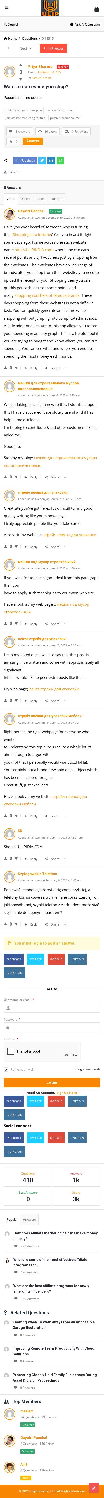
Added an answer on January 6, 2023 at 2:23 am (49, 395)
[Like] (20, 64)
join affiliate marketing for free (25, 118)
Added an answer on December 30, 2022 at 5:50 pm (51, 217)
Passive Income (41, 78)
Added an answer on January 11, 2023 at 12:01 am (50, 837)
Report (14, 172)
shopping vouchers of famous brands (47, 295)
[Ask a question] (94, 1488)
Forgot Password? (87, 1069)
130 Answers (30, 1299)
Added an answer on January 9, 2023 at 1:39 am (49, 568)
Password (12, 1019)
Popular (12, 1220)
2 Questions (28, 1443)
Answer (33, 141)
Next (23, 48)
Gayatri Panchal (33, 1438)
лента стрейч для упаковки (54, 688)
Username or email (19, 999)
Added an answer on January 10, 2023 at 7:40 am (49, 722)
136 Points (47, 1470)
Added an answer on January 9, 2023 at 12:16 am (49, 499)
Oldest (25, 199)
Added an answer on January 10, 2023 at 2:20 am (49, 645)
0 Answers (27, 1335)
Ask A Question (87, 24)
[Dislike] (20, 79)
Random (57, 199)
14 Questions (29, 1417)
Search (13, 24)
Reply (33, 368)
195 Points (48, 1417)
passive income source (65, 118)
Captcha (11, 1039)
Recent (41, 199)
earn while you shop (60, 110)
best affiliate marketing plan (24, 110)
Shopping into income (32, 234)
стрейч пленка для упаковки (70, 534)
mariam (27, 1411)
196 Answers (30, 1272)
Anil (23, 1464)
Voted (11, 199)
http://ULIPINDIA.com (34, 249)
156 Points (47, 1443)
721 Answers (30, 1246)
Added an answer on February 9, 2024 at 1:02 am (49, 880)
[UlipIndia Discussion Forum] (51, 8)
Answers (29, 1220)
